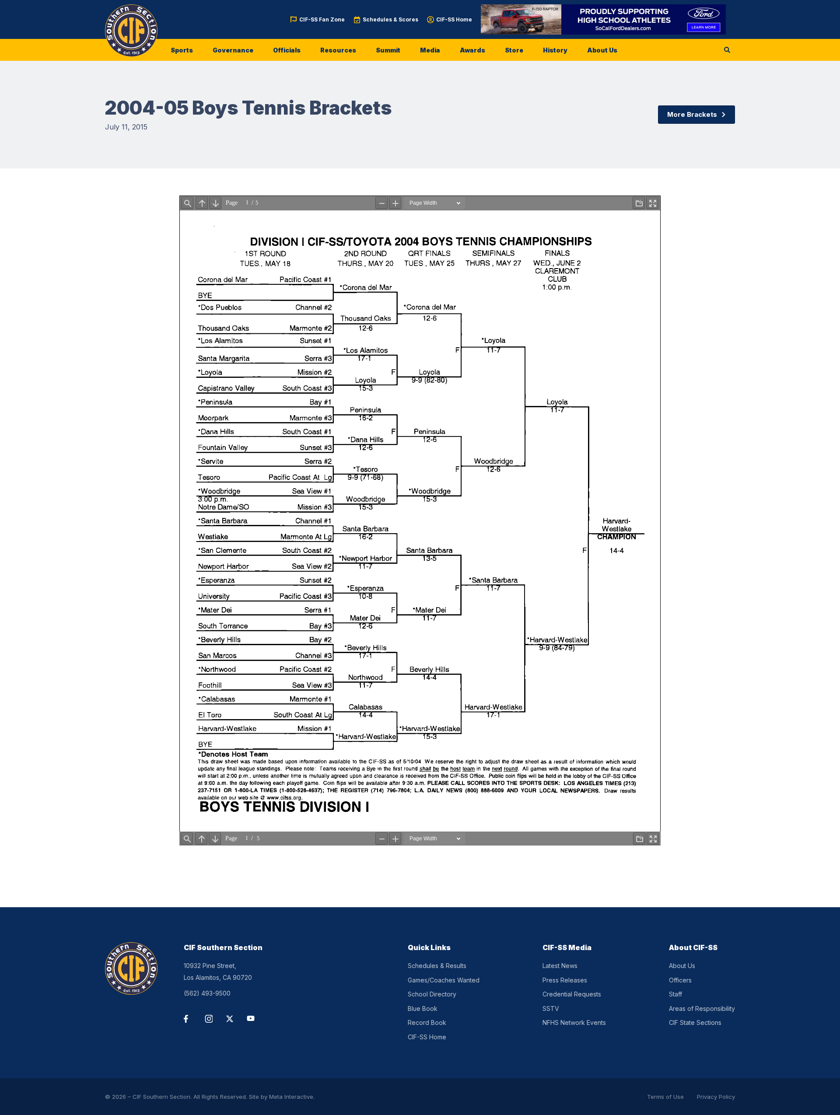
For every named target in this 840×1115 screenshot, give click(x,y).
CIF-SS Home (454, 19)
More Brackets (692, 114)
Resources (338, 50)
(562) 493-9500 (207, 993)
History (555, 50)
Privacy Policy (716, 1096)
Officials (287, 50)
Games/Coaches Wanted (444, 980)
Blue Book (423, 1008)
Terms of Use (665, 1096)
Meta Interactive (291, 1096)
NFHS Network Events (574, 1022)
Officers (680, 980)
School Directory (432, 994)
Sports (182, 50)
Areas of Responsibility (702, 1008)
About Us (602, 50)
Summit (388, 50)
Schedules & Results (437, 965)
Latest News (560, 965)
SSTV (550, 1008)
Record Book (427, 1022)
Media (430, 50)
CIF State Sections (695, 1022)
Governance (233, 50)
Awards (472, 50)
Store (514, 50)
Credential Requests (571, 994)
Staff (675, 994)
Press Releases (564, 980)
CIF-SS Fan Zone (322, 19)
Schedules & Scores (390, 19)
